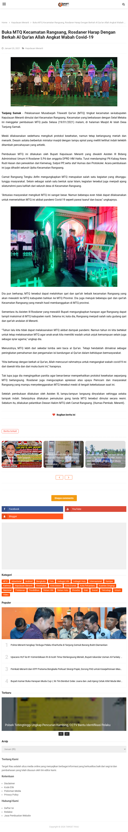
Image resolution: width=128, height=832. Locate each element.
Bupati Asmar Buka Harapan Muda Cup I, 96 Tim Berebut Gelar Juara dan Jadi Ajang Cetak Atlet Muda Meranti (105, 459)
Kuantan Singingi (107, 585)
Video (5, 594)
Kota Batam (55, 585)
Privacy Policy (11, 794)
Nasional (7, 590)
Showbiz (76, 590)
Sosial (95, 590)
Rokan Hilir (48, 590)
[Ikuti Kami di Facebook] (32, 509)
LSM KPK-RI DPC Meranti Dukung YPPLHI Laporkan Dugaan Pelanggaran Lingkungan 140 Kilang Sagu (20, 459)
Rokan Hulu (62, 590)
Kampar (109, 581)
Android (28, 581)
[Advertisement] (64, 546)
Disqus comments (64, 498)
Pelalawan (20, 590)
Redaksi (8, 812)
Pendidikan (34, 590)
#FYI (5, 581)
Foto (52, 581)
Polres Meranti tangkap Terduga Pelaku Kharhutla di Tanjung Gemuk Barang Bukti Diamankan (59, 645)
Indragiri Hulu (79, 581)
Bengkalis (41, 581)
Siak (86, 590)
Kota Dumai (70, 585)
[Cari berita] (123, 4)
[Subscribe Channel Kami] (95, 509)
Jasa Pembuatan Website (17, 815)
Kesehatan (41, 585)
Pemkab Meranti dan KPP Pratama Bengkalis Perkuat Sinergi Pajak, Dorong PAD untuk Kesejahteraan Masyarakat (63, 459)
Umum (117, 590)
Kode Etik (9, 787)
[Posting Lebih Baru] (59, 477)
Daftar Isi (9, 808)
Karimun (7, 585)
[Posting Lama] (68, 477)
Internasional (96, 581)
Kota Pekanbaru (87, 585)
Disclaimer (9, 783)
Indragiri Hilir (63, 581)
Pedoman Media (12, 791)
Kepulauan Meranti (34, 48)
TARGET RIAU (72, 826)
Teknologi (106, 590)
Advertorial (17, 581)
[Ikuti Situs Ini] (32, 516)
